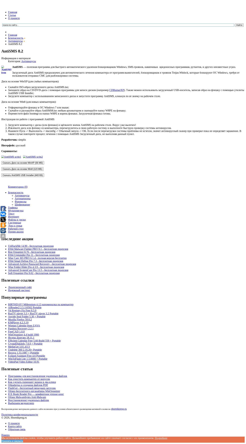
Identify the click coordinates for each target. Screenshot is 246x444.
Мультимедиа (15, 210)
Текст (11, 213)
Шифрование (22, 204)
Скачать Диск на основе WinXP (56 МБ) (23, 163)
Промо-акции (16, 231)
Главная (12, 12)
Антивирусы (28, 61)
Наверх (5, 435)
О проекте (14, 18)
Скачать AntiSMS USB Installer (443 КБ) (23, 175)
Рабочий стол (15, 228)
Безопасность (15, 192)
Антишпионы (23, 198)
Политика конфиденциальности (19, 414)
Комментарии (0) (17, 186)
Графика (13, 207)
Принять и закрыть (12, 441)
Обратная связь (16, 429)
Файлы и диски (17, 219)
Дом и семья (15, 225)
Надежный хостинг (19, 290)
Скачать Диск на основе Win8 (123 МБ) (22, 169)
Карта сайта (15, 426)
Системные (14, 222)
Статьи (12, 15)
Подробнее (161, 438)
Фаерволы (20, 201)
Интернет (13, 216)
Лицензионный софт (20, 287)
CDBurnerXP (116, 90)
